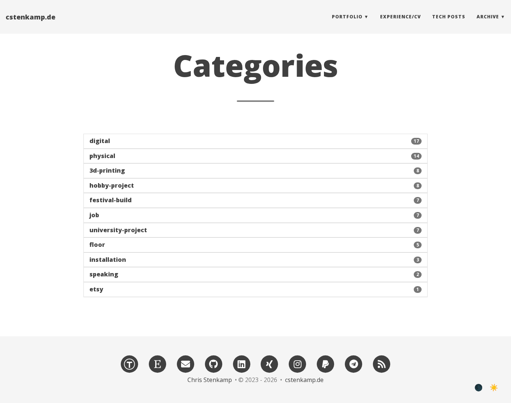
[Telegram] (353, 363)
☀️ (494, 387)
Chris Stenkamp (209, 380)
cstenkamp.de (30, 16)
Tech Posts (448, 16)
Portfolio (347, 16)
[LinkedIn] (241, 363)
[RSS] (381, 363)
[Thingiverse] (129, 363)
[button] (255, 141)
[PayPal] (325, 363)
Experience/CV (400, 16)
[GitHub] (213, 363)
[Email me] (185, 363)
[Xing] (269, 363)
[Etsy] (157, 363)
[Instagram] (297, 363)
